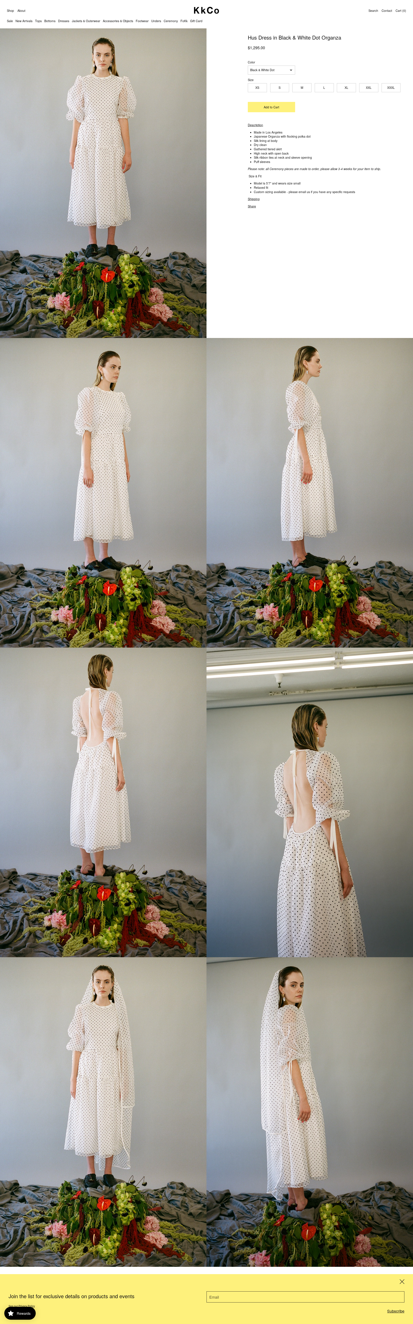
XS (257, 87)
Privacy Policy (26, 1306)
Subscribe (395, 1311)
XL (346, 87)
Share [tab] (252, 206)
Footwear (142, 21)
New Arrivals (23, 21)
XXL (368, 87)
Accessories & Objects (118, 21)
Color (251, 62)
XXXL (391, 87)
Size (251, 80)
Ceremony (171, 21)
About (21, 10)
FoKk (184, 21)
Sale (10, 21)
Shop (10, 10)
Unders (156, 21)
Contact (387, 10)
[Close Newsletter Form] (402, 1281)
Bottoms (49, 21)
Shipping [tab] (254, 199)
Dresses (63, 21)
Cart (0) (401, 10)
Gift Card (196, 21)
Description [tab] (255, 125)
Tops (38, 21)
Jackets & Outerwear (86, 21)
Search (373, 10)
